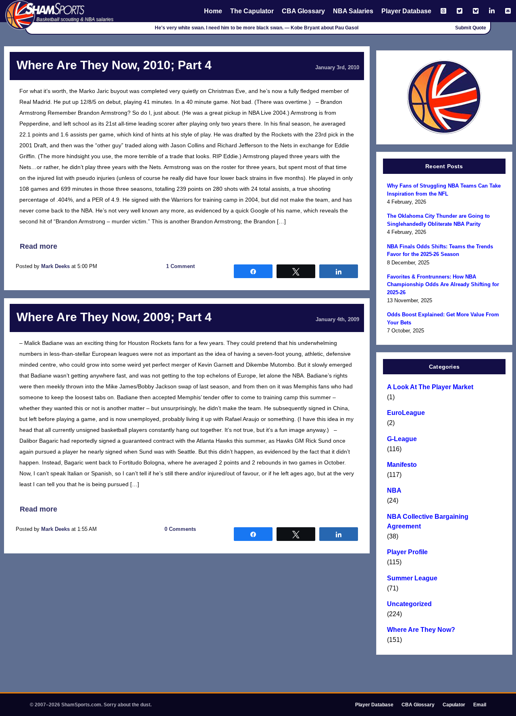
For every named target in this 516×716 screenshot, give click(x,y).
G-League (402, 438)
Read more (38, 246)
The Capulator (252, 11)
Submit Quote (470, 28)
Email (479, 705)
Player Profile (407, 552)
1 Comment (180, 266)
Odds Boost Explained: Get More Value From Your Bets (443, 319)
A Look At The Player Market (430, 387)
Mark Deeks (55, 266)
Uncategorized (409, 603)
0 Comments (180, 529)
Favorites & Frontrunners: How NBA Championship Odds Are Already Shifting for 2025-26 (443, 284)
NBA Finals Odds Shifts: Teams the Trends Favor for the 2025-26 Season (440, 250)
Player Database (406, 11)
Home (213, 11)
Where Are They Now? (421, 629)
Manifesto (402, 464)
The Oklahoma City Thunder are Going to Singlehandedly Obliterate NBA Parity (438, 220)
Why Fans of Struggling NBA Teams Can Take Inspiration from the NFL (444, 190)
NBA (394, 490)
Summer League (412, 578)
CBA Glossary (303, 11)
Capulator (454, 705)
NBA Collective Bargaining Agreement (427, 521)
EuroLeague (406, 412)
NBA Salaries (353, 11)
